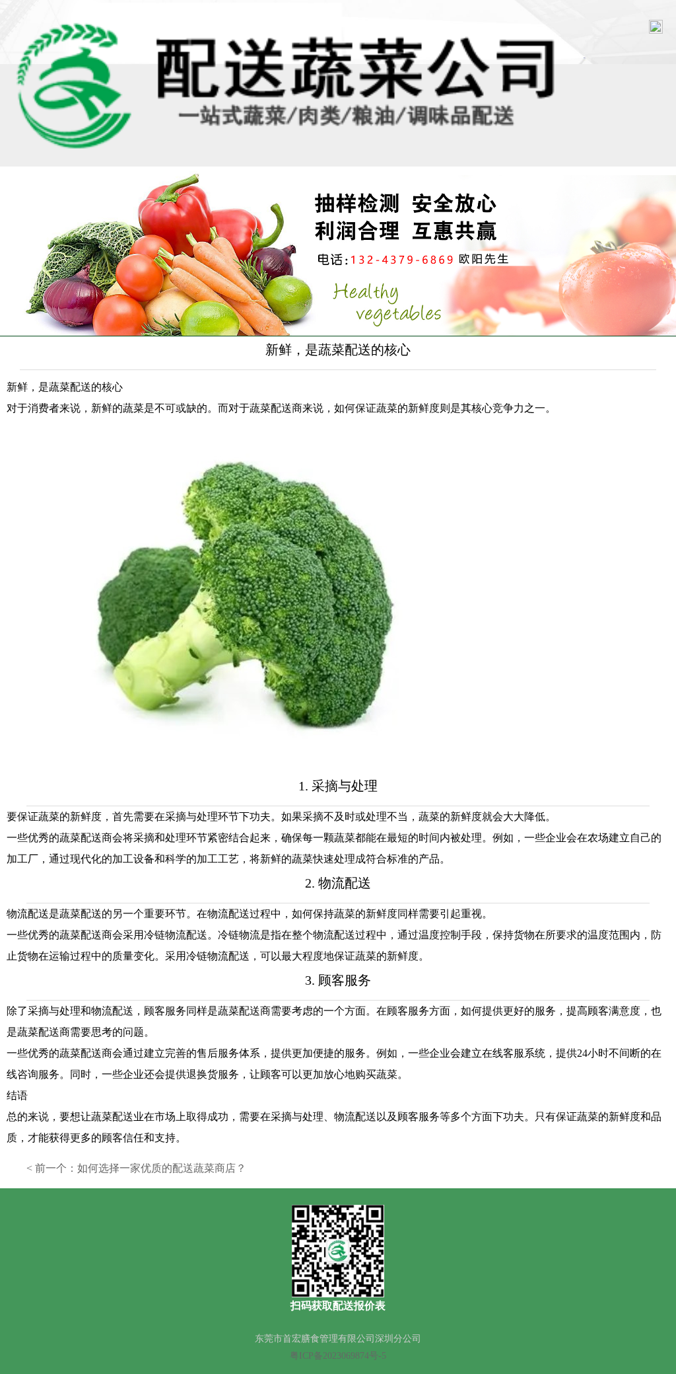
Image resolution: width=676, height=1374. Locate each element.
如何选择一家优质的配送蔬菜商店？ (161, 1168)
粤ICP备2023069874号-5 (338, 1356)
